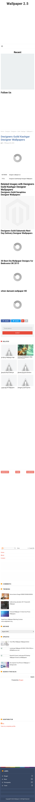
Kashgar (23, 131)
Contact (3, 558)
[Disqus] (17, 412)
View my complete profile (8, 726)
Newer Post (5, 472)
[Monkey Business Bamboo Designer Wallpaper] (25, 365)
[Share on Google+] (22, 320)
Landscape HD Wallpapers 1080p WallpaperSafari (7, 388)
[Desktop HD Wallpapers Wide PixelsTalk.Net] (25, 350)
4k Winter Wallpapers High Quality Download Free (7, 358)
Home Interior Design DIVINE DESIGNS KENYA (21, 594)
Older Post (30, 472)
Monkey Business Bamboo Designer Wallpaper (24, 373)
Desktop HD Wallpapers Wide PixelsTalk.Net (25, 357)
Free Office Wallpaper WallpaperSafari (19, 641)
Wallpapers (29, 131)
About (2, 555)
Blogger (21, 680)
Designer (7, 131)
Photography (7, 782)
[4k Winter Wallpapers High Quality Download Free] (9, 350)
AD (3, 723)
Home (2, 131)
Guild (19, 131)
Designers (13, 131)
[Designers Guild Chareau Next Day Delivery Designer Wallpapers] (25, 380)
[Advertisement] (17, 24)
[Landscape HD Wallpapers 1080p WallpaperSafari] (9, 380)
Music (5, 779)
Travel (5, 785)
